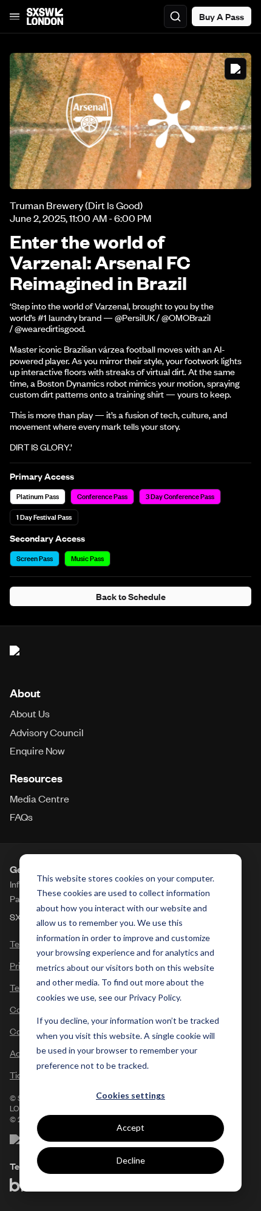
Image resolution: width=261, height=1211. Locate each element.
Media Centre (39, 798)
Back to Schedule (131, 596)
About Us (30, 713)
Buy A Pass (221, 16)
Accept (130, 1127)
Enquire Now (37, 750)
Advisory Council (47, 732)
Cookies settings (130, 1095)
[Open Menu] (14, 16)
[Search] (175, 16)
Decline (131, 1160)
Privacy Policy (154, 997)
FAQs (21, 816)
